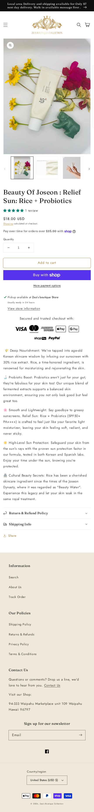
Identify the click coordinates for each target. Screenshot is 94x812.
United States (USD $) (44, 780)
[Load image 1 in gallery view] (22, 168)
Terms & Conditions (23, 654)
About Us (15, 587)
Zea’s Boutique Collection (51, 803)
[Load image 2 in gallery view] (47, 168)
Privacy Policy (19, 644)
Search (14, 577)
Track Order (17, 597)
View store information (24, 308)
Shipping (8, 223)
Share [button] (12, 535)
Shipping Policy (20, 624)
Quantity (8, 239)
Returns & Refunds (21, 634)
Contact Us (52, 685)
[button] (5, 25)
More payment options (47, 286)
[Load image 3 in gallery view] (71, 168)
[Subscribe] (80, 735)
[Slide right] (89, 169)
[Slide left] (5, 169)
